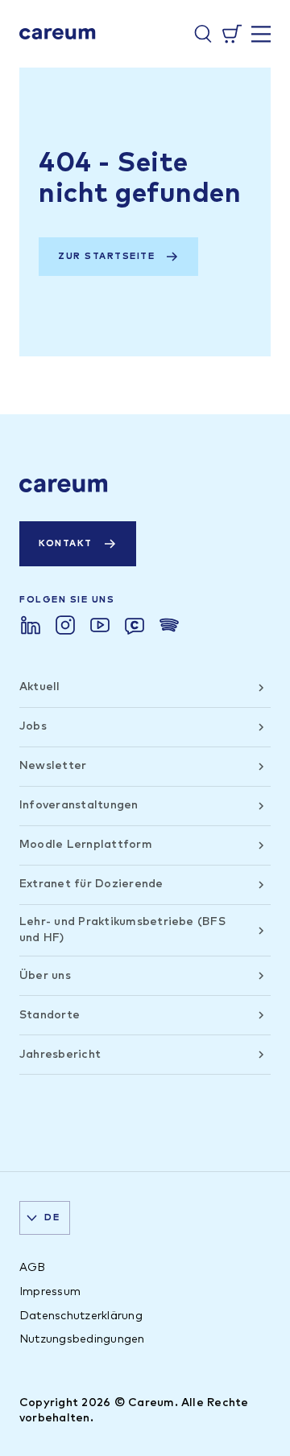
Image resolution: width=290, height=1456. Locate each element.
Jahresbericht (60, 1054)
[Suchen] (203, 33)
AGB (32, 1267)
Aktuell (39, 687)
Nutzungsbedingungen (82, 1339)
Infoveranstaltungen (79, 805)
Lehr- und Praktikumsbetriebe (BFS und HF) (122, 930)
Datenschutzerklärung (81, 1316)
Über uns (45, 975)
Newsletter (52, 765)
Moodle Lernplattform (85, 844)
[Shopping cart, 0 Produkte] (232, 33)
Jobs (33, 726)
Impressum (50, 1292)
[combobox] (44, 1218)
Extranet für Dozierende (91, 884)
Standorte (49, 1015)
